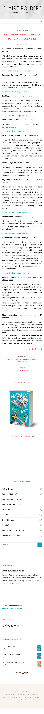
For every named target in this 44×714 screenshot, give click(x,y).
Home (8, 694)
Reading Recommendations (13, 530)
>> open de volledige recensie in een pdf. (18, 71)
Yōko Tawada (7, 665)
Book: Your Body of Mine (12, 504)
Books (15, 694)
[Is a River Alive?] (39, 648)
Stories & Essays (23, 694)
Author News (7, 489)
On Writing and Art (9, 520)
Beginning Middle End (11, 654)
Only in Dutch (22, 31)
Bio (11, 694)
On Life (5, 515)
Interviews (6, 510)
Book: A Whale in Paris (11, 494)
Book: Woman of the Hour (12, 499)
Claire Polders (22, 8)
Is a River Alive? (9, 646)
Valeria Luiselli (7, 657)
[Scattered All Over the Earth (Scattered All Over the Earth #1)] (39, 664)
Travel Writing (34, 694)
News (24, 697)
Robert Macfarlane (8, 649)
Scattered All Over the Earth (14, 662)
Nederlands (25, 700)
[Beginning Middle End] (39, 656)
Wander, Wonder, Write (11, 535)
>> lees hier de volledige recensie (15, 92)
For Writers (37, 697)
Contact (18, 700)
